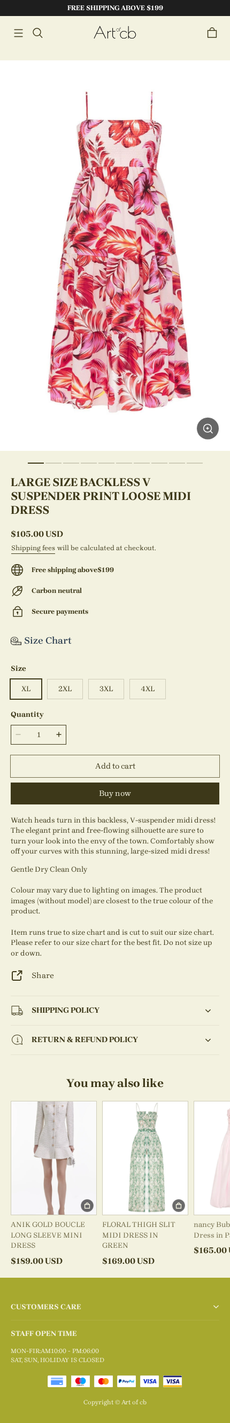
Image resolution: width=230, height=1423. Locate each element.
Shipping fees (33, 548)
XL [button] (25, 688)
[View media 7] (142, 463)
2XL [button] (65, 688)
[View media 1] (36, 463)
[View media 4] (89, 463)
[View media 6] (124, 463)
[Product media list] (115, 255)
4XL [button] (148, 688)
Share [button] (43, 975)
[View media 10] (195, 463)
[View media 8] (159, 463)
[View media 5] (106, 463)
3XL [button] (106, 688)
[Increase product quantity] (58, 734)
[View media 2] (53, 463)
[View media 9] (177, 463)
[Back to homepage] (115, 32)
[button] (18, 33)
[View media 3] (71, 463)
